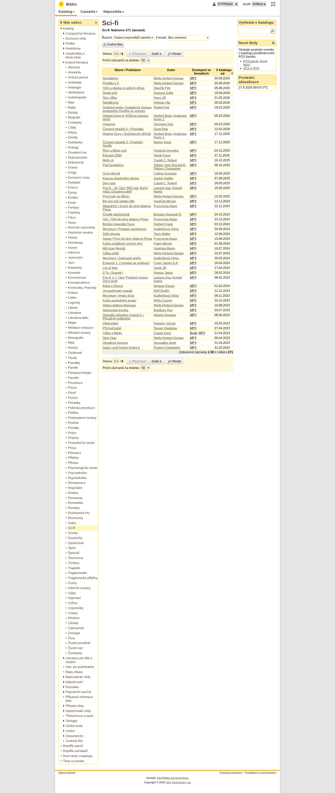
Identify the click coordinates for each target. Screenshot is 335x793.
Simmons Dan (163, 124)
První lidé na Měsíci (116, 196)
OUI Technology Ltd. (178, 782)
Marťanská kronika (115, 310)
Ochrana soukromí (230, 772)
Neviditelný (110, 78)
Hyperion (109, 124)
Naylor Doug (162, 142)
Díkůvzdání (110, 323)
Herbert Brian (163, 115)
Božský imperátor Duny (119, 224)
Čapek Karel (162, 333)
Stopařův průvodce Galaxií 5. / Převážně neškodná (123, 316)
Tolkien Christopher (167, 168)
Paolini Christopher (167, 347)
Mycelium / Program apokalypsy (125, 229)
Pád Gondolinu (113, 165)
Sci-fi (110, 23)
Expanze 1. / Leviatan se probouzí (126, 263)
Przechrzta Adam (165, 206)
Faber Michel (163, 243)
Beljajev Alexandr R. (168, 214)
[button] (236, 4)
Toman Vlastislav (165, 328)
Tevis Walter (162, 234)
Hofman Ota (162, 102)
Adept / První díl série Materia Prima (127, 238)
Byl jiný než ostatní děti (118, 201)
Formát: (161, 37)
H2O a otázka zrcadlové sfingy (124, 88)
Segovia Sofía (163, 93)
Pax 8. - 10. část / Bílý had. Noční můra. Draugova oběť (125, 189)
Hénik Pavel (162, 155)
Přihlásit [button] (227, 4)
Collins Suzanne (165, 173)
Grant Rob (161, 129)
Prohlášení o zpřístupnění (260, 772)
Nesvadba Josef (165, 342)
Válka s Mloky (112, 333)
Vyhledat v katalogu (256, 22)
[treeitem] (79, 28)
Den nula (109, 183)
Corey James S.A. (166, 263)
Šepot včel (110, 93)
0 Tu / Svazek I (113, 272)
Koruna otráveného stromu (121, 178)
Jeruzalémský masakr (118, 290)
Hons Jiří (160, 97)
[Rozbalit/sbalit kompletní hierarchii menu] (96, 22)
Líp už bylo (110, 268)
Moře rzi (108, 160)
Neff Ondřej (161, 290)
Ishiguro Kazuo (164, 286)
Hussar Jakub (163, 272)
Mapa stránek (67, 772)
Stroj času (110, 338)
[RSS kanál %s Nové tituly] (273, 43)
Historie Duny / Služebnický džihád (127, 134)
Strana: (107, 53)
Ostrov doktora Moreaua (119, 305)
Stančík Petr (162, 88)
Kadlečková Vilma (166, 229)
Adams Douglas (165, 315)
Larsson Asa (162, 188)
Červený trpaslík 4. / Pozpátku (123, 129)
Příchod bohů (112, 328)
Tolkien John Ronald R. (170, 165)
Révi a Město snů (115, 150)
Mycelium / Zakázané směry (122, 258)
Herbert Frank (163, 224)
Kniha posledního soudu (119, 300)
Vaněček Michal (165, 201)
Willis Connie (163, 300)
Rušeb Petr (161, 107)
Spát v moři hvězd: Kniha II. (121, 347)
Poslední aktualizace (249, 80)
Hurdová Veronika (166, 150)
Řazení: (107, 37)
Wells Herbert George (169, 78)
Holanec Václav (165, 323)
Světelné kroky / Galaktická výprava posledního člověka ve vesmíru (127, 109)
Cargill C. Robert (165, 160)
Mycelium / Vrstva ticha (118, 295)
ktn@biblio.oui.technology (173, 777)
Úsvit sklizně (111, 173)
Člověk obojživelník (116, 214)
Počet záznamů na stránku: (121, 60)
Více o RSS (251, 68)
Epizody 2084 (112, 155)
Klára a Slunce (113, 286)
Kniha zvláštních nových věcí (122, 243)
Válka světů (111, 253)
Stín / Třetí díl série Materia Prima (125, 219)
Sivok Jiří (160, 268)
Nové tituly (248, 43)
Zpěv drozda (111, 234)
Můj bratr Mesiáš (114, 248)
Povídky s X (111, 83)
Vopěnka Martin (164, 248)
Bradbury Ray (163, 310)
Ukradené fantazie (115, 342)
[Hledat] (272, 31)
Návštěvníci (111, 102)
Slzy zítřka (110, 97)
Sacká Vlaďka (163, 178)
